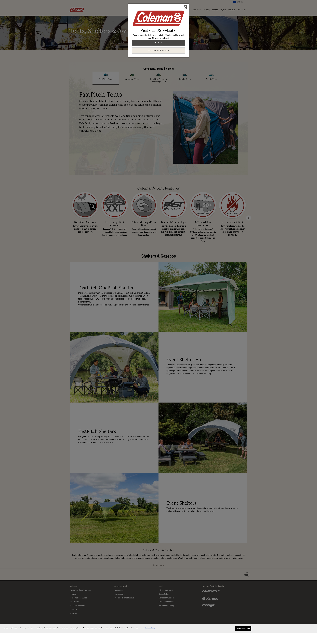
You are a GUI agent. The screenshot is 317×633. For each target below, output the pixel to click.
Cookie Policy (150, 628)
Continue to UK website (158, 50)
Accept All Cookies (243, 628)
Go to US (158, 42)
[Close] (185, 7)
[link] (158, 19)
